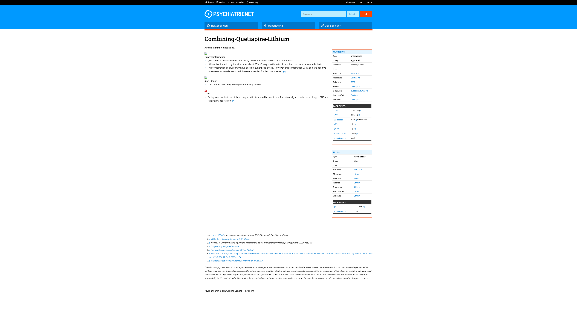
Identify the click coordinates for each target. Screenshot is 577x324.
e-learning (252, 2)
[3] (356, 120)
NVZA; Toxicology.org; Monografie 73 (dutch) (230, 239)
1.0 (212, 235)
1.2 (216, 235)
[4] (357, 134)
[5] (364, 207)
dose (336, 110)
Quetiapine (339, 51)
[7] (233, 101)
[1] (361, 110)
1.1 (214, 235)
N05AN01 (358, 169)
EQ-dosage (338, 119)
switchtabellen (236, 2)
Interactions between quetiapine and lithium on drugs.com (237, 260)
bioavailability (339, 133)
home (209, 2)
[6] (284, 71)
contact (360, 2)
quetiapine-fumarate (359, 91)
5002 (353, 82)
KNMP (220, 235)
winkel (220, 2)
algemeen (350, 2)
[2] (359, 115)
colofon (369, 2)
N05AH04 (355, 73)
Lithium (337, 152)
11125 (356, 178)
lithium (357, 187)
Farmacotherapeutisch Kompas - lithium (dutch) (232, 250)
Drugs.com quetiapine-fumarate (225, 246)
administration (340, 138)
